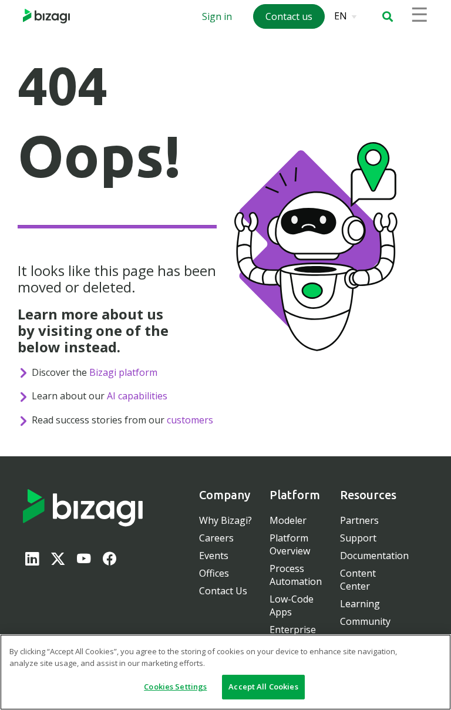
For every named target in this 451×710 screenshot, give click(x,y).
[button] (387, 16)
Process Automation (296, 575)
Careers (216, 537)
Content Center (358, 580)
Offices (214, 573)
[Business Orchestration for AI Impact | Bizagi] (46, 16)
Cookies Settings (175, 686)
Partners (359, 520)
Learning (360, 603)
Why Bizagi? (225, 520)
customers (190, 419)
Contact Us (223, 590)
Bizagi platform (123, 372)
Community (365, 621)
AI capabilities (137, 395)
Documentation (374, 555)
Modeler (288, 520)
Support (358, 537)
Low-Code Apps (292, 605)
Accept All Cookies (263, 686)
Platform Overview (290, 544)
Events (213, 555)
